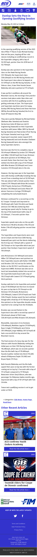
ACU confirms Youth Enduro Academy (15, 443)
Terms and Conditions (18, 524)
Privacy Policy (18, 530)
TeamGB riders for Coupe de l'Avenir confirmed (18, 484)
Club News (18, 400)
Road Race (7, 402)
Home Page (27, 400)
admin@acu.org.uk (20, 544)
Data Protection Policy (18, 527)
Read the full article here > (20, 449)
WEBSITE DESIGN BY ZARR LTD (18, 552)
